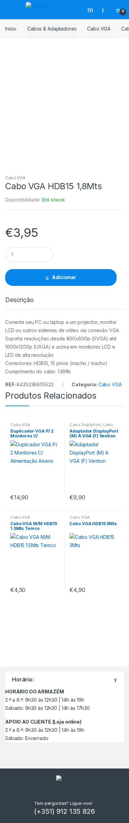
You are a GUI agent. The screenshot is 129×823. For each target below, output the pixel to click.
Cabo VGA (98, 29)
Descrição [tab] (19, 300)
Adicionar (64, 277)
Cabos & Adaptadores (51, 29)
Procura (91, 9)
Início (11, 29)
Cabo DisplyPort (84, 424)
